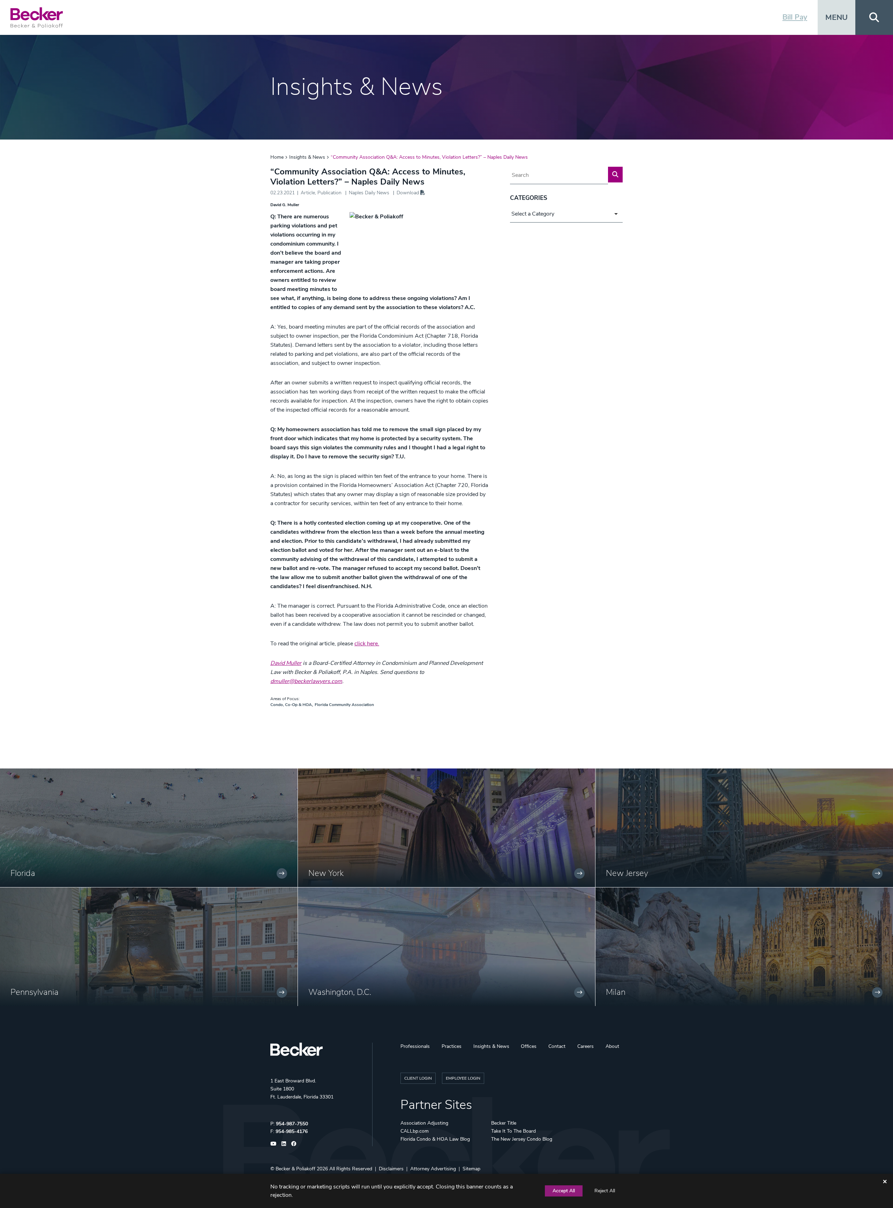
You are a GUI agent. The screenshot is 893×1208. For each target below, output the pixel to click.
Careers (585, 1046)
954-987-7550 (292, 1123)
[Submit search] (615, 174)
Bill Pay (794, 17)
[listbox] (566, 214)
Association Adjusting (424, 1123)
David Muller (285, 663)
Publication (329, 192)
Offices (528, 1046)
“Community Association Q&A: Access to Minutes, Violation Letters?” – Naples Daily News (429, 157)
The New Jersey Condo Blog (521, 1139)
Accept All (564, 1190)
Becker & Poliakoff (295, 1168)
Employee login (463, 1078)
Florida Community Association (344, 704)
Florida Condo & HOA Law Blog (435, 1139)
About (612, 1046)
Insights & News (307, 157)
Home (277, 157)
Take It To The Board (513, 1131)
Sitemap (471, 1168)
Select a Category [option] (532, 214)
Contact (556, 1046)
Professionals (415, 1046)
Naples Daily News (369, 192)
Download (408, 192)
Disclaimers (391, 1168)
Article (308, 192)
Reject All (604, 1190)
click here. (366, 643)
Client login (418, 1078)
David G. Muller (284, 205)
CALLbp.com (414, 1131)
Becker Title (503, 1123)
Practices (451, 1046)
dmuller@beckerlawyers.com (306, 681)
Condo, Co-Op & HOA (291, 704)
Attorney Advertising (433, 1168)
